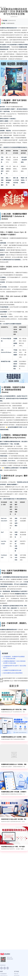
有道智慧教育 (3, 973)
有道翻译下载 (5, 56)
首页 (1, 7)
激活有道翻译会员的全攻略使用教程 (12, 673)
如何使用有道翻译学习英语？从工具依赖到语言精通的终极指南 (14, 678)
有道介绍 (16, 973)
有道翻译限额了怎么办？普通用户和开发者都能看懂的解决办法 (14, 681)
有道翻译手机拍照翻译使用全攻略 (12, 670)
